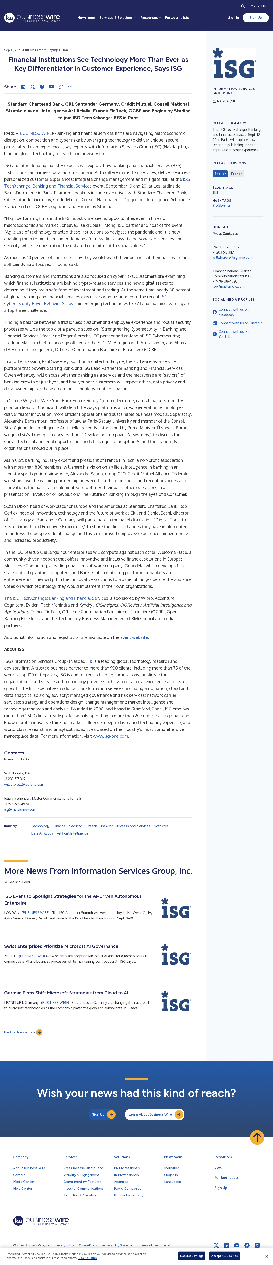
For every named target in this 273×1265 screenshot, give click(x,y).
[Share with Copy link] (60, 86)
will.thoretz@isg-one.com (24, 784)
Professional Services (133, 826)
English (220, 174)
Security (75, 826)
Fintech (91, 826)
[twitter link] (216, 1245)
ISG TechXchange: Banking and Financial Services (60, 598)
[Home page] (32, 18)
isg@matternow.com (20, 809)
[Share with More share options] (70, 86)
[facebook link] (247, 1245)
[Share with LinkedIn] (23, 86)
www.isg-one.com (110, 736)
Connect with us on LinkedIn (241, 323)
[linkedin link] (226, 1245)
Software (161, 826)
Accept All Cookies (224, 1256)
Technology (40, 826)
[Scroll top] (257, 1137)
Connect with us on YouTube (234, 334)
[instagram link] (257, 1245)
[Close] (266, 1256)
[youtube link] (236, 1245)
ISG (156, 146)
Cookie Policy (87, 1257)
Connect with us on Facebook (234, 312)
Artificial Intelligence (72, 833)
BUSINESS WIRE (36, 133)
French (237, 174)
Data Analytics (42, 833)
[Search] (243, 6)
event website (134, 637)
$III (215, 192)
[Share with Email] (51, 86)
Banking (107, 826)
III (183, 146)
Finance (59, 826)
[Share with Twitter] (32, 86)
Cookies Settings (191, 1256)
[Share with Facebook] (42, 86)
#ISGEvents (222, 205)
